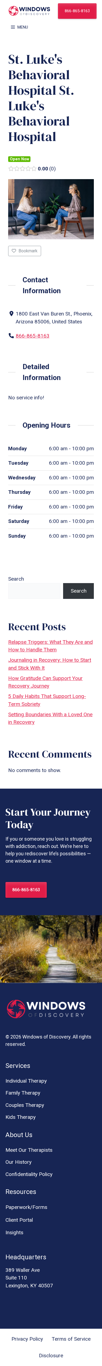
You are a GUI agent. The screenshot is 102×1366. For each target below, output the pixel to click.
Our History (18, 1162)
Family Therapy (22, 1093)
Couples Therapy (24, 1105)
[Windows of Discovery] (29, 11)
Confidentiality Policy (28, 1174)
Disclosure (51, 1355)
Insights (14, 1232)
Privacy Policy (27, 1339)
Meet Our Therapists (28, 1150)
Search (16, 579)
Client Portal (19, 1220)
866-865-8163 (77, 10)
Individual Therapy (26, 1081)
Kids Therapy (20, 1117)
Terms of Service (71, 1339)
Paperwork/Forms (26, 1207)
